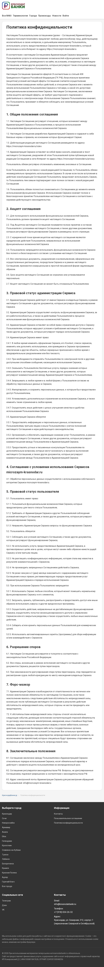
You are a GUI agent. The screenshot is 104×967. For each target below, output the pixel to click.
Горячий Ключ (8, 882)
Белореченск (8, 864)
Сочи (4, 818)
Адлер (5, 877)
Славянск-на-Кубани (11, 850)
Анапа (5, 832)
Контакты (58, 814)
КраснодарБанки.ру (9, 795)
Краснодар (7, 814)
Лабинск (6, 859)
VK (3, 910)
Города (33, 15)
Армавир (6, 827)
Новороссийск (8, 823)
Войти (66, 15)
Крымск (5, 868)
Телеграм (6, 901)
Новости (56, 15)
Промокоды (44, 15)
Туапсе (5, 855)
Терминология (20, 15)
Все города (7, 886)
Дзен (4, 905)
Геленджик (7, 841)
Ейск (4, 836)
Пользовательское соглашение (68, 818)
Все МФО (7, 15)
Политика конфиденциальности (68, 823)
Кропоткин (7, 845)
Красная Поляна (9, 873)
